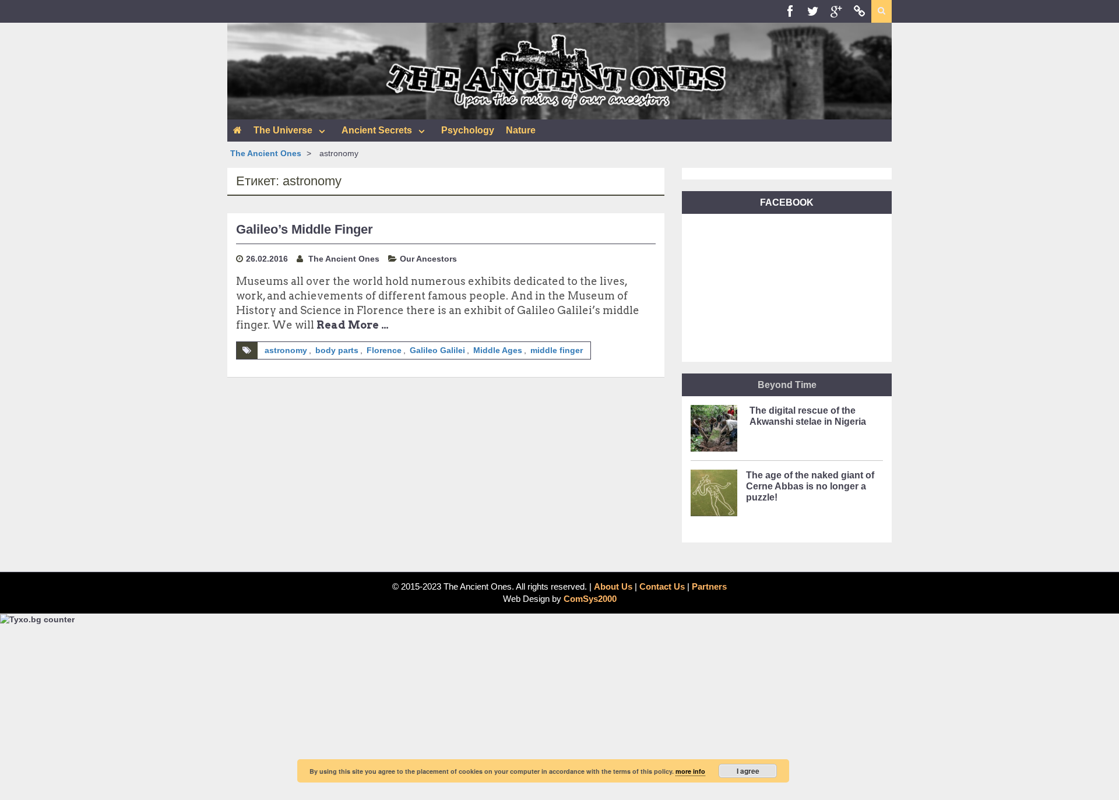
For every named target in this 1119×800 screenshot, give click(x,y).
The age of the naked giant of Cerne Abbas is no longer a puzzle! (810, 486)
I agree (748, 771)
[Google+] (836, 11)
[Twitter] (813, 11)
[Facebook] (789, 11)
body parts (336, 350)
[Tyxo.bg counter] (37, 618)
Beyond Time (787, 385)
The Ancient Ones (265, 153)
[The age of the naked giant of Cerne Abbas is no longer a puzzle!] (714, 496)
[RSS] (859, 11)
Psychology (467, 130)
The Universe (283, 130)
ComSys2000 (590, 599)
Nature (521, 130)
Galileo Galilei (437, 350)
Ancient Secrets (377, 130)
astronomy (286, 350)
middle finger (556, 350)
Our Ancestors (428, 258)
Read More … (352, 325)
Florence (384, 350)
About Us (613, 586)
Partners (709, 586)
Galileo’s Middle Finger (304, 229)
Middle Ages (497, 350)
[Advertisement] (559, 712)
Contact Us (662, 586)
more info (690, 771)
